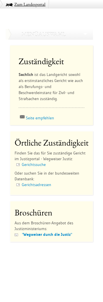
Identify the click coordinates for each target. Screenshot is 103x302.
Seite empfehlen (40, 118)
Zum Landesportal (29, 4)
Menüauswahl (43, 34)
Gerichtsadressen (36, 184)
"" (47, 234)
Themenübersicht (26, 255)
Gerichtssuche (34, 164)
